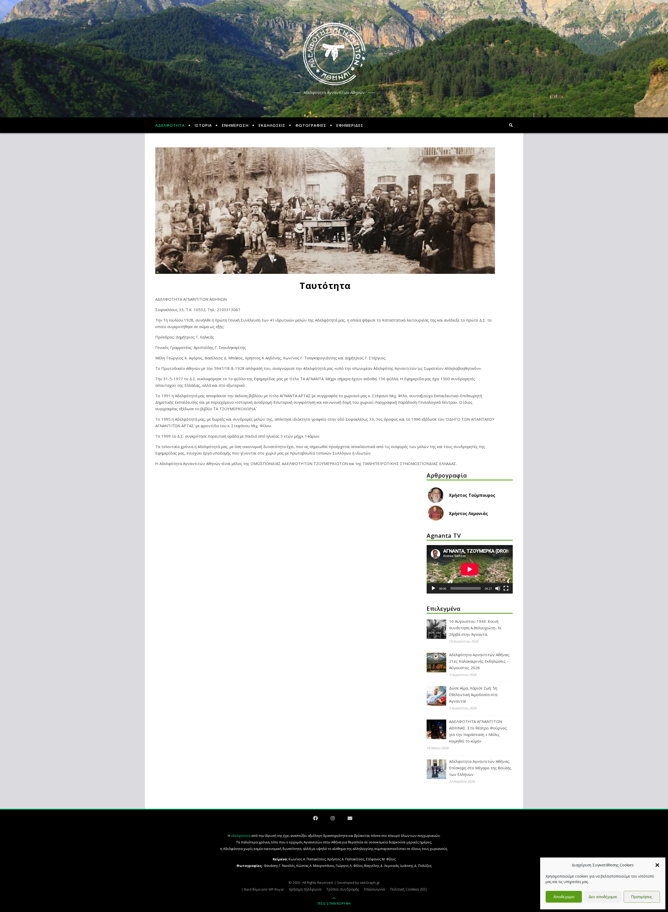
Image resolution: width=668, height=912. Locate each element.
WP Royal (276, 889)
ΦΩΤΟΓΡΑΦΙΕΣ (310, 125)
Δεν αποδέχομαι (603, 897)
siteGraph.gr (370, 882)
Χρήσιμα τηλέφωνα (305, 889)
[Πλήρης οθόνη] (506, 588)
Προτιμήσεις (641, 897)
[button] (657, 865)
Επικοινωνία (374, 889)
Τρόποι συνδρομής (342, 889)
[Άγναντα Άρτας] (334, 54)
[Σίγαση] (497, 588)
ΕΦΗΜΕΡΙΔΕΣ (349, 125)
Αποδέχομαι (563, 897)
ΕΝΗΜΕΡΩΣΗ (235, 125)
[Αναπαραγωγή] (433, 588)
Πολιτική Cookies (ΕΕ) (408, 889)
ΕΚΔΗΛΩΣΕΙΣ (272, 125)
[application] (470, 569)
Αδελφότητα (240, 835)
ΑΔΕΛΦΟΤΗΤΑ (170, 125)
